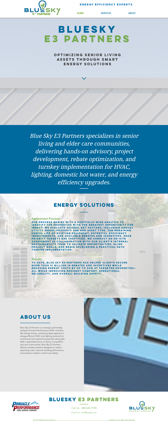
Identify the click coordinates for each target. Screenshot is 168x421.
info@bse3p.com (89, 412)
